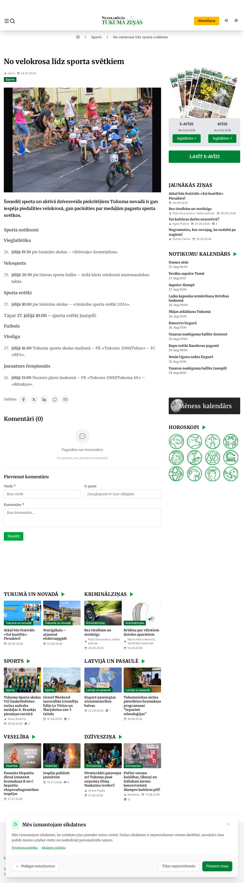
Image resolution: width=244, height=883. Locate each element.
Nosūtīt (14, 536)
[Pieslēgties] (226, 21)
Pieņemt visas (217, 866)
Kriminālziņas (95, 623)
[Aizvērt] (228, 824)
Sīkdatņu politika (53, 847)
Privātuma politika (25, 847)
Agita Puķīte (181, 223)
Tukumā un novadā (18, 623)
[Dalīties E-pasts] (65, 399)
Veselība (12, 766)
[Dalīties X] (34, 399)
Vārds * (10, 486)
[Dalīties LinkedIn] (44, 399)
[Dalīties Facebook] (23, 399)
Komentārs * (14, 505)
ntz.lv (11, 73)
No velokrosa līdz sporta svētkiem (140, 37)
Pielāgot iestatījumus (38, 866)
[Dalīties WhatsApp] (55, 399)
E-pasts (90, 486)
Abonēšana (206, 21)
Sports (96, 37)
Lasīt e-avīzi (204, 156)
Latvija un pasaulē (98, 690)
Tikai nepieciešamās (178, 866)
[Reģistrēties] (236, 21)
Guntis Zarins (181, 239)
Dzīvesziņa (93, 766)
